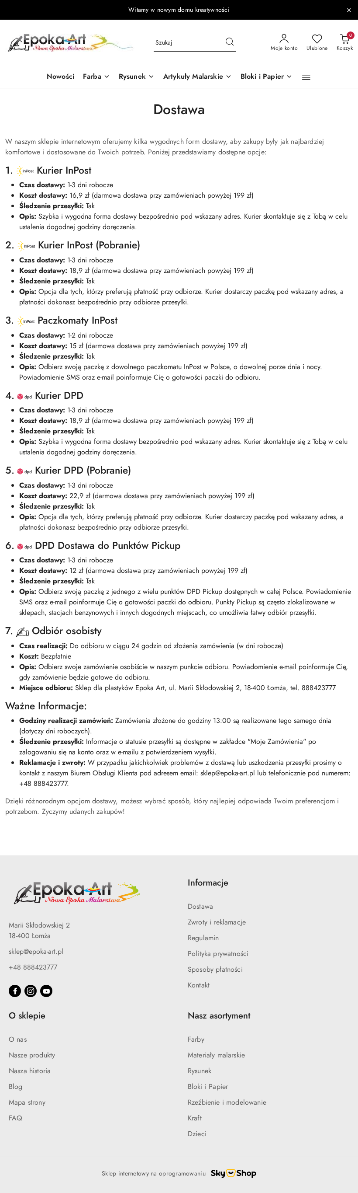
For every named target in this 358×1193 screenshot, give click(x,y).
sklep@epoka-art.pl (36, 951)
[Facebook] (15, 991)
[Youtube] (46, 991)
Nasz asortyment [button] (219, 1015)
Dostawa (200, 906)
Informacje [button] (208, 882)
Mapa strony (27, 1102)
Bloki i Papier (208, 1086)
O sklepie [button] (27, 1015)
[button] (306, 77)
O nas (18, 1039)
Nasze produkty (32, 1055)
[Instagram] (30, 991)
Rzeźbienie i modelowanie (227, 1102)
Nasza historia (30, 1071)
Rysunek (199, 1071)
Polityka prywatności (218, 954)
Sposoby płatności (215, 969)
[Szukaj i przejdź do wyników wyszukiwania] (230, 42)
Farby (196, 1039)
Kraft (195, 1118)
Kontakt (199, 985)
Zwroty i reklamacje (217, 922)
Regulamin (203, 938)
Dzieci (197, 1134)
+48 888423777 (33, 967)
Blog (16, 1086)
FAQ (15, 1118)
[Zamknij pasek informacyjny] (349, 10)
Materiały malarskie (216, 1055)
